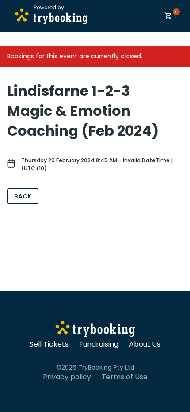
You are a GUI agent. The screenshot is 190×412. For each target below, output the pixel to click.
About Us (144, 344)
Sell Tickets (49, 344)
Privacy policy (67, 377)
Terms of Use (125, 377)
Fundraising (98, 344)
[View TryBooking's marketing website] (95, 330)
